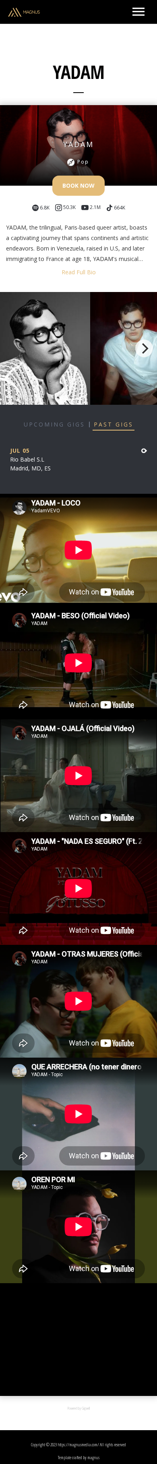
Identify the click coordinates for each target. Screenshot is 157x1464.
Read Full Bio (79, 272)
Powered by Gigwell (79, 1408)
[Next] (144, 348)
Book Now (78, 185)
